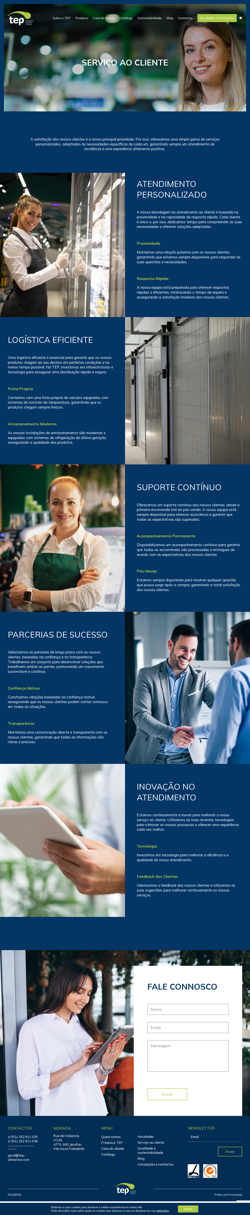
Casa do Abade (104, 18)
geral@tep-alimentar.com (18, 1157)
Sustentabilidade (150, 18)
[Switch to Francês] (240, 18)
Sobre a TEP (62, 18)
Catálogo (126, 18)
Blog (170, 18)
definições (162, 1210)
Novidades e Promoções (217, 18)
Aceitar (188, 1209)
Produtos (81, 18)
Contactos (185, 18)
